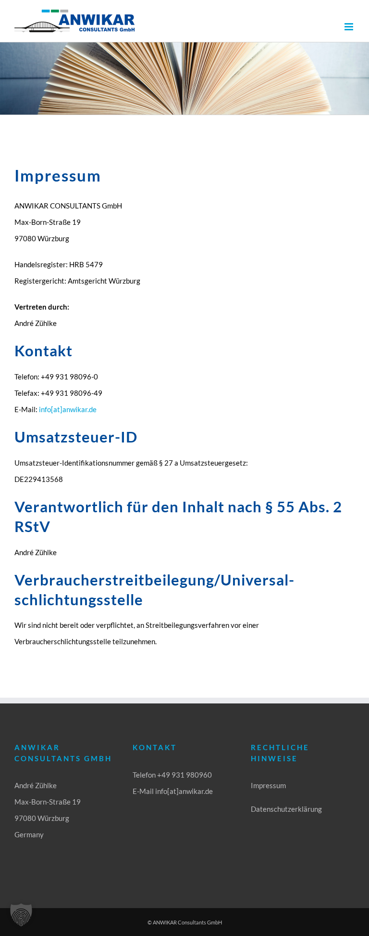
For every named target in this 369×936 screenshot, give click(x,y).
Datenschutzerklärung (286, 809)
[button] (21, 915)
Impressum (268, 785)
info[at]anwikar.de (68, 409)
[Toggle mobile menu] (349, 27)
